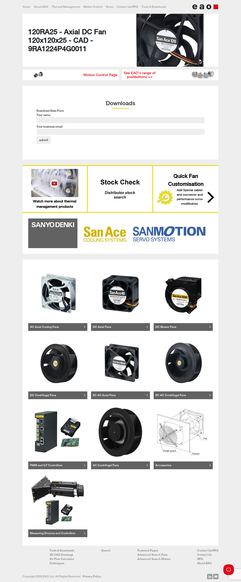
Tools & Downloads (153, 6)
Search (105, 550)
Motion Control (93, 6)
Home (26, 6)
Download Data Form (50, 118)
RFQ (200, 559)
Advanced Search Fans (152, 554)
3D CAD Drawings (61, 554)
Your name (43, 115)
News (109, 6)
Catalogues (57, 563)
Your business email (49, 126)
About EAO (41, 6)
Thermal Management (66, 6)
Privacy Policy (92, 576)
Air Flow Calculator (62, 559)
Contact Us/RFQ (127, 6)
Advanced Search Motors (153, 559)
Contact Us (204, 554)
